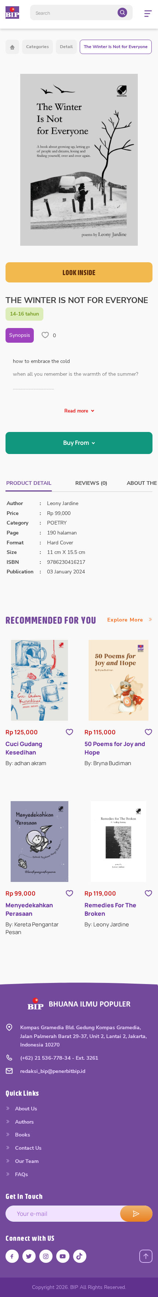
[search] (122, 12)
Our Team (26, 1161)
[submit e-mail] (136, 1214)
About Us (25, 1108)
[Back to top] (145, 1256)
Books (22, 1134)
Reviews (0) (91, 483)
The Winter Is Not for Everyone (116, 47)
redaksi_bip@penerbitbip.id (52, 1071)
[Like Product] (69, 732)
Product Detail (28, 483)
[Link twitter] (29, 1256)
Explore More (126, 619)
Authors (24, 1121)
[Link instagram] (46, 1256)
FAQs (21, 1174)
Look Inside (79, 272)
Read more (76, 411)
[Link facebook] (12, 1256)
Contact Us (28, 1148)
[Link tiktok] (79, 1256)
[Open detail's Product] (39, 680)
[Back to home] (12, 47)
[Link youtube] (62, 1256)
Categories (37, 47)
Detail (66, 47)
